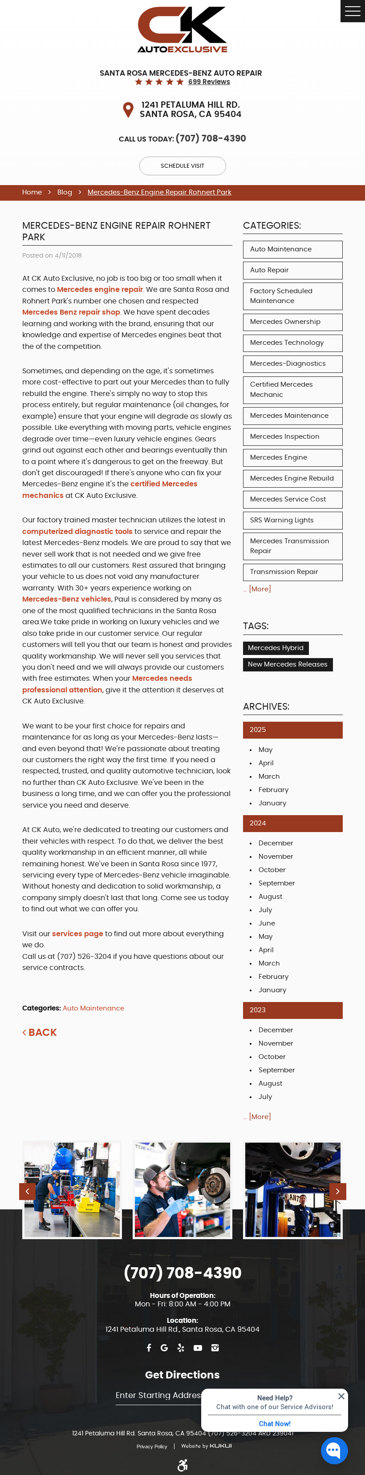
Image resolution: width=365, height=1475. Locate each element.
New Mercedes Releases (288, 664)
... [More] (257, 589)
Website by (202, 1446)
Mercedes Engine (278, 457)
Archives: (266, 707)
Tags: (255, 626)
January (272, 803)
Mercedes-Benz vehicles (66, 599)
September (277, 883)
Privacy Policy (152, 1446)
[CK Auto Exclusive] (182, 30)
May (265, 750)
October (272, 870)
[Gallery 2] (293, 1189)
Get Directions (182, 1375)
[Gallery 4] (72, 1189)
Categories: (272, 226)
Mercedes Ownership (285, 322)
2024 (258, 823)
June (267, 923)
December (276, 843)
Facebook (148, 1348)
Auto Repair (269, 270)
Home (32, 192)
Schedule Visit (182, 166)
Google (164, 1348)
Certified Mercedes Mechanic (281, 389)
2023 (258, 1010)
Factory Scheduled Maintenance (281, 296)
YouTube (198, 1348)
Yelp (180, 1348)
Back (42, 1033)
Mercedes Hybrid (276, 648)
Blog (64, 192)
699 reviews (209, 82)
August (270, 896)
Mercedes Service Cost (288, 499)
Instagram (215, 1348)
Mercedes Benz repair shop (71, 312)
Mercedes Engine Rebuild (292, 478)
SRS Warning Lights (282, 520)
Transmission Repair (284, 572)
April (266, 763)
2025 (258, 730)
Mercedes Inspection (285, 436)
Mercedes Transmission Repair (289, 546)
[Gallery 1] (182, 1189)
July (265, 910)
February (273, 790)
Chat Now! (275, 1423)
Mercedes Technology (287, 342)
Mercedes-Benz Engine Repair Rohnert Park (159, 192)
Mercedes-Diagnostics (288, 363)
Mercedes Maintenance (289, 415)
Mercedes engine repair (100, 289)
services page (77, 934)
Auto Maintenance (93, 1008)
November (276, 856)
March (269, 776)
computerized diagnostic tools (78, 531)
